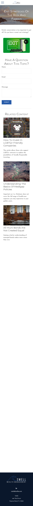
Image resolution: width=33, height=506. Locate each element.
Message (5, 87)
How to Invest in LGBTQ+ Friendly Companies (13, 143)
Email (3, 77)
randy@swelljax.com (16, 491)
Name (4, 67)
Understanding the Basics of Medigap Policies (14, 186)
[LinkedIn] (16, 488)
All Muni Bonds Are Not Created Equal (14, 229)
